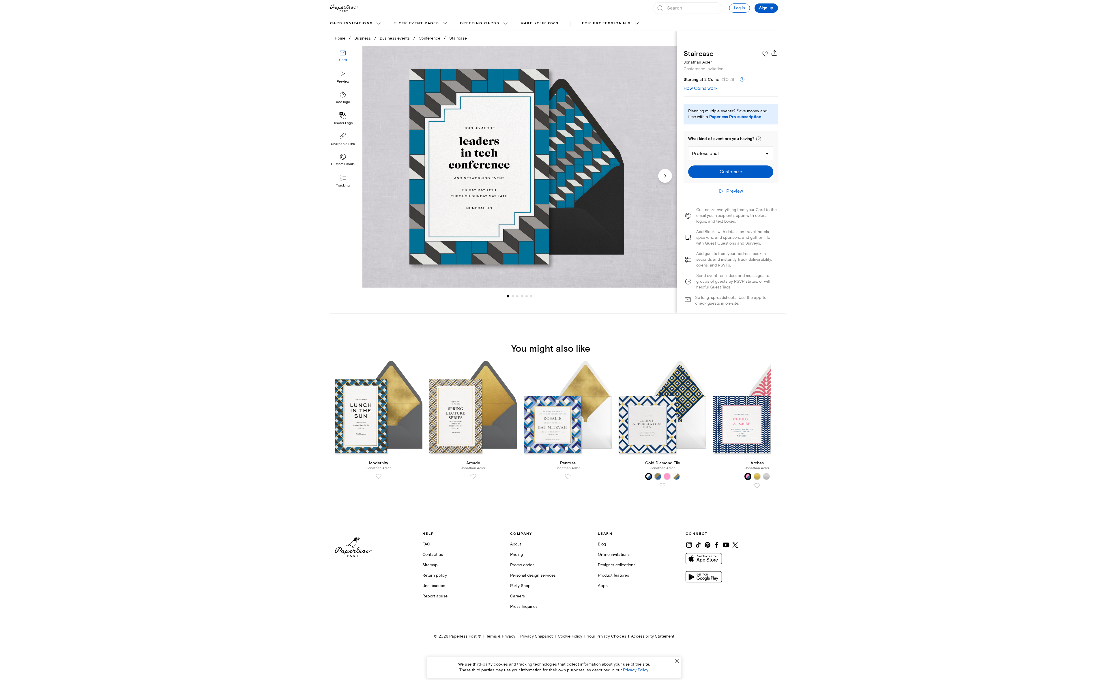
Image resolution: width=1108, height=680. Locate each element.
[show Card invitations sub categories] (378, 23)
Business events (395, 38)
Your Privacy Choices (606, 636)
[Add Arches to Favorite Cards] (757, 485)
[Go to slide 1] (508, 296)
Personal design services (533, 575)
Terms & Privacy (500, 636)
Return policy (434, 575)
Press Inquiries (524, 606)
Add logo (343, 102)
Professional (705, 154)
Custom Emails (343, 164)
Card (343, 60)
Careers (517, 596)
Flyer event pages (416, 23)
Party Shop (520, 585)
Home (340, 38)
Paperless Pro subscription (735, 117)
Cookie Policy (570, 636)
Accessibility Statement (652, 636)
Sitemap (430, 564)
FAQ (426, 544)
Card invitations (351, 23)
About (515, 544)
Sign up (766, 8)
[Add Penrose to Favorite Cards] (567, 476)
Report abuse (435, 596)
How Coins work (701, 88)
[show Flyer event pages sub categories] (444, 23)
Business (362, 38)
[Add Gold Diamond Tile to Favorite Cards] (662, 485)
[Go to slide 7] (531, 296)
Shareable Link (343, 144)
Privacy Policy (635, 670)
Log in (739, 7)
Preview (343, 81)
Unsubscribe (433, 585)
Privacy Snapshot (536, 636)
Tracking (343, 185)
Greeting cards (480, 23)
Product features (613, 575)
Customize (731, 172)
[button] (758, 139)
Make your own (540, 23)
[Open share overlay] (774, 52)
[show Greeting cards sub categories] (505, 23)
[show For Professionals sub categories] (636, 23)
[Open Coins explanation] (742, 80)
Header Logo (343, 123)
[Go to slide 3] (513, 296)
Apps (603, 585)
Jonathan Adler (698, 62)
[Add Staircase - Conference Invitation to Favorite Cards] (765, 54)
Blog (602, 544)
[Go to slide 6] (526, 296)
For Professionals (606, 23)
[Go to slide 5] (522, 296)
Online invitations (614, 554)
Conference (429, 38)
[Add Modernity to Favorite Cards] (378, 476)
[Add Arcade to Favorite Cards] (473, 476)
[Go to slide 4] (517, 296)
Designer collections (616, 564)
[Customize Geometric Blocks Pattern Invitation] (519, 166)
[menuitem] (356, 24)
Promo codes (522, 564)
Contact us (432, 554)
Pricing (516, 554)
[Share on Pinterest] (707, 545)
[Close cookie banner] (676, 660)
